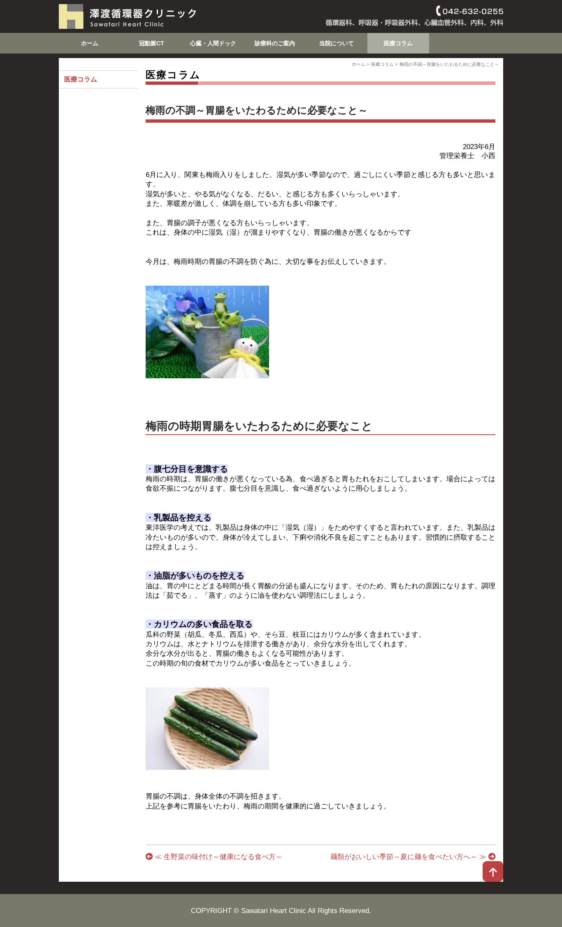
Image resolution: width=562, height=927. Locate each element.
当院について (336, 43)
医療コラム (398, 43)
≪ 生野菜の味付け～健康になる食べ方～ (218, 856)
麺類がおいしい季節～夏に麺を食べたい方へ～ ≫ (409, 856)
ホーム (89, 43)
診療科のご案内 (275, 43)
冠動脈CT (151, 43)
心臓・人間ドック (213, 43)
